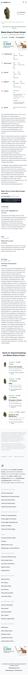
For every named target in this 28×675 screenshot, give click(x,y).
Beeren (15, 64)
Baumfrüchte (21, 64)
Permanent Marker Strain (8, 556)
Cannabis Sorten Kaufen (8, 537)
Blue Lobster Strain (7, 560)
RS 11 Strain (4, 582)
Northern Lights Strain (7, 618)
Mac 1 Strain (4, 615)
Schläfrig (15, 55)
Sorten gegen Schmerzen (8, 519)
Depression (15, 77)
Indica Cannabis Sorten (8, 503)
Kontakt (3, 541)
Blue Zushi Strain (6, 586)
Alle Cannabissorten (7, 493)
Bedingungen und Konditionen (10, 548)
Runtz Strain (5, 589)
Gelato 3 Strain (5, 567)
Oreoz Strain (5, 608)
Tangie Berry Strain (7, 637)
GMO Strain (4, 627)
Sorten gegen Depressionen (9, 522)
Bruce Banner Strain (7, 593)
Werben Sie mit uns (22, 49)
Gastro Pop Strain (6, 611)
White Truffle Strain (7, 605)
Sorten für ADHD (6, 525)
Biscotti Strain (5, 579)
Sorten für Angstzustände (8, 515)
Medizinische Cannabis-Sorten (10, 496)
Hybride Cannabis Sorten (8, 506)
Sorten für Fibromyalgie (8, 529)
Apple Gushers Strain (7, 641)
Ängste (15, 74)
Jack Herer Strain (6, 596)
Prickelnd (21, 55)
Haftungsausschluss (14, 668)
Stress (19, 74)
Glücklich (15, 59)
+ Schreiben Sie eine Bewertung (11, 200)
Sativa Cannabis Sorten (8, 500)
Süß (14, 68)
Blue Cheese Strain (7, 630)
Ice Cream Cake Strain (8, 563)
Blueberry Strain (6, 634)
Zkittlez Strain (5, 570)
